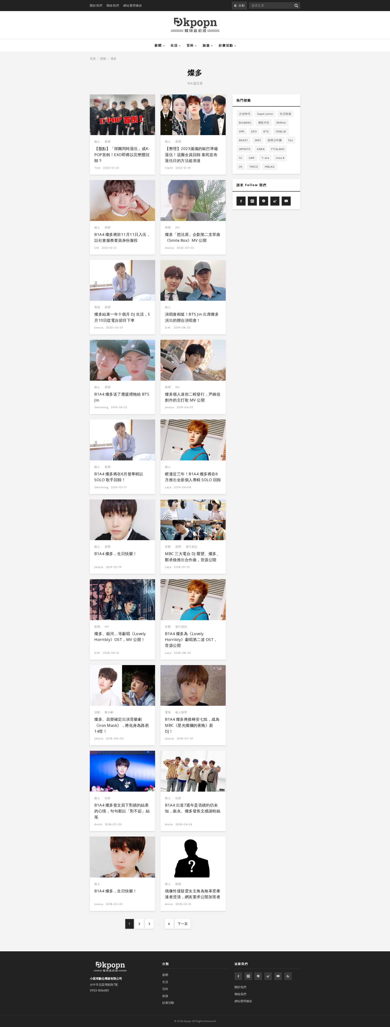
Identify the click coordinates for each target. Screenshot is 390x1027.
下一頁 (183, 924)
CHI (96, 247)
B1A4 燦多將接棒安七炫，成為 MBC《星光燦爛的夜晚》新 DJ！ (192, 725)
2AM (252, 157)
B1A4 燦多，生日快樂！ (115, 553)
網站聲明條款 (132, 5)
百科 (190, 45)
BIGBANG (245, 122)
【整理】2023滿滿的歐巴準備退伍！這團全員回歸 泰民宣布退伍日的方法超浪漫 (191, 154)
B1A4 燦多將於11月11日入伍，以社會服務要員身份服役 (122, 237)
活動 (97, 712)
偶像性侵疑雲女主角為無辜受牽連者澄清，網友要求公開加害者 (192, 893)
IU (240, 157)
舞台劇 (109, 712)
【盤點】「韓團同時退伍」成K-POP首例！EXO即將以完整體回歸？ (122, 154)
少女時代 (244, 113)
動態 (178, 884)
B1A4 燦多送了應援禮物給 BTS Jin (121, 397)
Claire (169, 167)
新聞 (158, 45)
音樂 (168, 546)
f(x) (290, 140)
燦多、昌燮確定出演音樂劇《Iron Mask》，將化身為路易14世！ (121, 725)
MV (177, 227)
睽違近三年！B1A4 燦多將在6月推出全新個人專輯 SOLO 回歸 (193, 476)
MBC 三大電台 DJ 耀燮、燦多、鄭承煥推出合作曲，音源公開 (192, 556)
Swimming (101, 407)
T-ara (265, 157)
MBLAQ (269, 166)
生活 (174, 45)
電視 (97, 307)
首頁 (93, 58)
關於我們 (96, 5)
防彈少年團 (275, 140)
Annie (98, 824)
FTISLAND (277, 149)
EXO (254, 131)
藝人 (97, 141)
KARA (261, 149)
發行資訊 (191, 546)
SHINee (281, 122)
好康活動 (226, 45)
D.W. (168, 327)
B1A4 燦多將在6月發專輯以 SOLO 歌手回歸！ (118, 476)
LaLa (168, 487)
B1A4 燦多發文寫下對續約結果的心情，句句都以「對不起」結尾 (122, 811)
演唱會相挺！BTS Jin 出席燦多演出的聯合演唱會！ (192, 317)
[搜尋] (296, 5)
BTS (266, 131)
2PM (241, 131)
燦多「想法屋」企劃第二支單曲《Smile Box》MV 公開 (192, 237)
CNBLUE (281, 131)
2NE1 (258, 140)
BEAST (243, 140)
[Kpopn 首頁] (195, 25)
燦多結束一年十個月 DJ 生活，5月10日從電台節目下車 (122, 317)
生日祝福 (285, 113)
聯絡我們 (113, 5)
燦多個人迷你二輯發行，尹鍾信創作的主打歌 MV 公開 (192, 397)
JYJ (240, 166)
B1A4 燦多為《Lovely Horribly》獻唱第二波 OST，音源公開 (191, 639)
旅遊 (206, 45)
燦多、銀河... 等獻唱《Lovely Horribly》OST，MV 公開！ (120, 636)
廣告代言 (263, 122)
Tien (97, 167)
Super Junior (265, 113)
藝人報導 (181, 712)
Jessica (169, 247)
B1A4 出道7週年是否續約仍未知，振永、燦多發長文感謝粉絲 (192, 808)
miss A (280, 157)
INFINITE (244, 149)
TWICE (253, 166)
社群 (108, 798)
